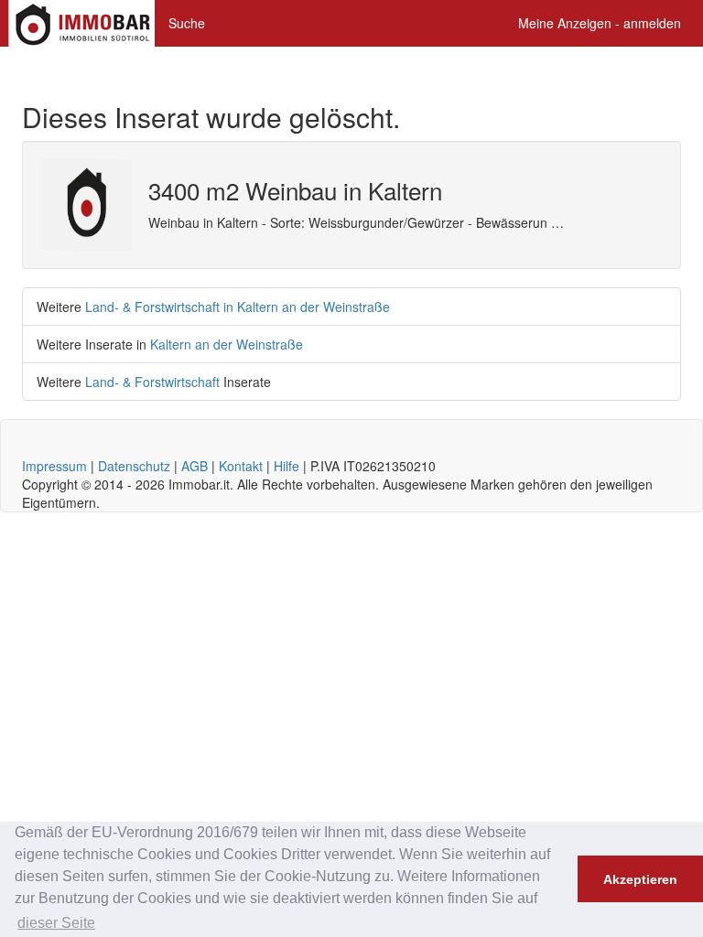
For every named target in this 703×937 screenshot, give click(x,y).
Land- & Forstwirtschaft (152, 381)
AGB (194, 466)
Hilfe (286, 466)
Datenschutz (134, 466)
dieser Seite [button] (56, 923)
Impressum (54, 466)
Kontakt (241, 466)
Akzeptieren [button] (640, 879)
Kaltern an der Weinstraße (226, 344)
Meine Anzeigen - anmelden (599, 23)
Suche (186, 23)
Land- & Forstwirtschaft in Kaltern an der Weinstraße (237, 306)
